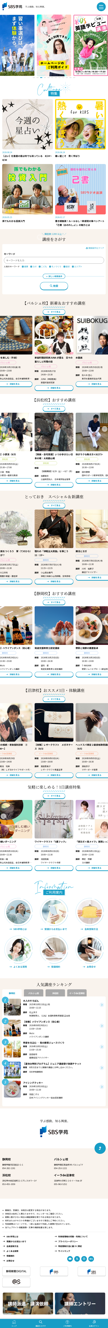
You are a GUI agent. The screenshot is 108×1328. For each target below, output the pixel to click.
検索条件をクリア (96, 248)
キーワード (9, 254)
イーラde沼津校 (64, 1175)
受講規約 (10, 1255)
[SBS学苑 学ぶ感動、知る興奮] (22, 6)
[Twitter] (77, 1259)
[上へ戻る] (100, 1148)
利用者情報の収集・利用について (73, 1236)
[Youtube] (70, 1259)
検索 (55, 286)
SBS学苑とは (12, 1236)
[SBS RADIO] (92, 1271)
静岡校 (6, 1159)
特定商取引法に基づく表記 (70, 1246)
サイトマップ (64, 1251)
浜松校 (6, 1175)
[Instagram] (84, 1259)
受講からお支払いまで (16, 1241)
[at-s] (91, 1259)
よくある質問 (12, 1251)
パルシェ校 (61, 1159)
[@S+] (16, 1282)
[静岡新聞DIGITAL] (16, 1271)
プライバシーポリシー (68, 1241)
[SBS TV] (54, 1271)
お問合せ (10, 1260)
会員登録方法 (12, 1246)
